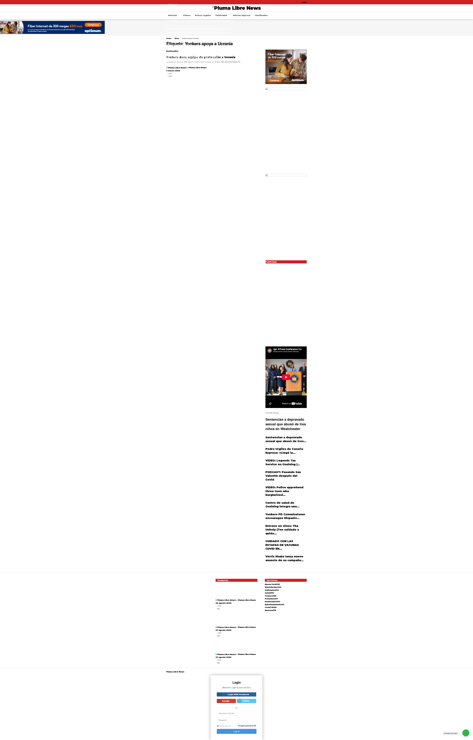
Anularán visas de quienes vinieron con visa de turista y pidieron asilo (236, 591)
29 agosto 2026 (223, 603)
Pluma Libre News (198, 68)
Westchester (273, 587)
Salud (269, 593)
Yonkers (270, 596)
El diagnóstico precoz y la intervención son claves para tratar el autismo (198, 21)
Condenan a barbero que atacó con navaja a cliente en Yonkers (193, 29)
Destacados (272, 601)
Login (304, 2)
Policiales (271, 599)
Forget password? (247, 726)
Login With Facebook (238, 694)
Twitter (246, 701)
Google (225, 701)
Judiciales (272, 590)
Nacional (270, 610)
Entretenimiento (274, 604)
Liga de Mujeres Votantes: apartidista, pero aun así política (192, 57)
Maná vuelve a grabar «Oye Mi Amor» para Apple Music (190, 61)
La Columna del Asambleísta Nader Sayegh (184, 65)
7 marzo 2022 (173, 71)
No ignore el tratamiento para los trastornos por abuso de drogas (234, 618)
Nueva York (272, 584)
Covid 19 (271, 607)
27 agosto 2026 (223, 630)
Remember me (225, 726)
